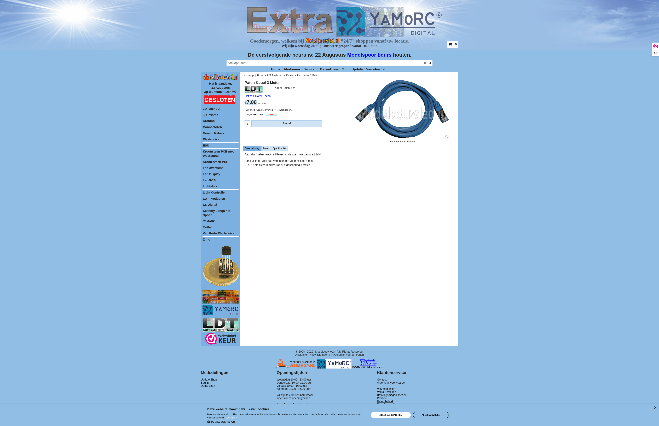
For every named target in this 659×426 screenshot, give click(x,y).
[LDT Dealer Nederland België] (221, 285)
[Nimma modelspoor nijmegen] (368, 363)
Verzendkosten (386, 388)
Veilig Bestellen (386, 391)
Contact (381, 379)
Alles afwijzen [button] (431, 415)
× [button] (655, 407)
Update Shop (209, 379)
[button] (286, 421)
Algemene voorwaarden (391, 382)
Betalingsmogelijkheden (392, 395)
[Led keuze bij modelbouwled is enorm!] (221, 302)
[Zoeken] (429, 63)
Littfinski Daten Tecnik (258, 96)
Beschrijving (252, 148)
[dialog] (329, 415)
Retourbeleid (385, 401)
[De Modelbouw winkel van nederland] (221, 79)
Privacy (381, 398)
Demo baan (208, 385)
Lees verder (231, 418)
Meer (266, 148)
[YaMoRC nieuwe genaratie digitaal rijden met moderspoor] (221, 314)
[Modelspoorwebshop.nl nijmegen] (295, 363)
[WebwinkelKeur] (220, 339)
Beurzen (206, 382)
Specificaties (279, 148)
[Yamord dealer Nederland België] (334, 363)
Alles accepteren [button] (390, 415)
